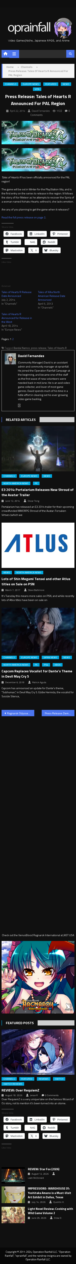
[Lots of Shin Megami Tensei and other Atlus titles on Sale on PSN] (38, 545)
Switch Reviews (13, 1084)
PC (36, 483)
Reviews (44, 1079)
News (66, 84)
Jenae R (34, 1095)
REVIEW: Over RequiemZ (20, 1090)
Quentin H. (58, 1202)
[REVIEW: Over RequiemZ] (38, 1052)
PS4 (46, 665)
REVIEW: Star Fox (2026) (43, 1169)
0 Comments (51, 1095)
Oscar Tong (33, 501)
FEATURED (50, 84)
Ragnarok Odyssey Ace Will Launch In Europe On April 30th (20, 713)
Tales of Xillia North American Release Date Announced (51, 296)
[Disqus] (38, 768)
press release (38, 348)
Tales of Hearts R (57, 348)
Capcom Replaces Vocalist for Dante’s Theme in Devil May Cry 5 (37, 673)
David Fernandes (41, 111)
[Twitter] (19, 405)
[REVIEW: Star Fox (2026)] (13, 1175)
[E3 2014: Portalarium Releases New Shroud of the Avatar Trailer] (38, 448)
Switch (59, 1079)
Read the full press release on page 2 (23, 217)
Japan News (50, 657)
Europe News (31, 84)
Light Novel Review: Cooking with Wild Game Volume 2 (50, 1211)
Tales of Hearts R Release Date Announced (17, 294)
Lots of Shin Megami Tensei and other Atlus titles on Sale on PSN (36, 581)
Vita (37, 89)
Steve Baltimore (36, 590)
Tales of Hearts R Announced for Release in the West (17, 318)
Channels (10, 84)
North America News (16, 483)
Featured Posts (20, 1023)
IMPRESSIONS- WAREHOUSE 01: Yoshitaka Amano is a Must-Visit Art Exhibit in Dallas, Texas (49, 1192)
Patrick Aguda (39, 682)
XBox (58, 665)
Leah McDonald (36, 1178)
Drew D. (58, 1218)
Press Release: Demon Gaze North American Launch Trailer (59, 713)
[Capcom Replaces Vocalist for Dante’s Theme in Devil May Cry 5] (38, 630)
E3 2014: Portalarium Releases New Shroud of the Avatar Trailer (38, 492)
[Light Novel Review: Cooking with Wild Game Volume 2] (13, 1215)
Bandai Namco (22, 348)
